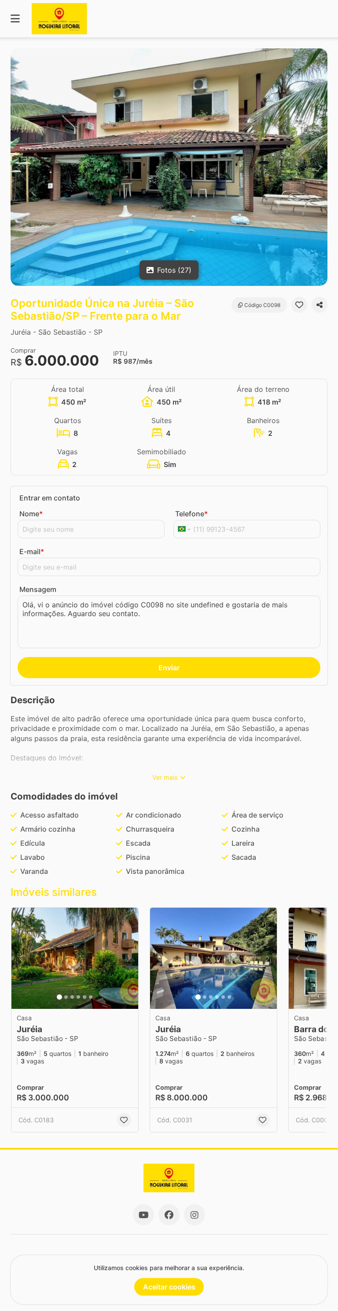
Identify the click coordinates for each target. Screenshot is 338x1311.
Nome (31, 513)
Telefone (191, 513)
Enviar (169, 667)
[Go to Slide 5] (84, 997)
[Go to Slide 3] (72, 997)
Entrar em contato (49, 497)
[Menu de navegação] (15, 18)
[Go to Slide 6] (90, 997)
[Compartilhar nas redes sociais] (319, 305)
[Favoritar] (299, 305)
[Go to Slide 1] (59, 997)
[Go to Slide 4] (78, 997)
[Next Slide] (319, 167)
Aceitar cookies (169, 1286)
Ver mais (165, 777)
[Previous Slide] (18, 167)
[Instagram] (194, 1214)
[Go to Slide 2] (66, 997)
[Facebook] (169, 1214)
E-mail (31, 551)
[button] (169, 167)
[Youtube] (143, 1214)
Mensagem (37, 589)
